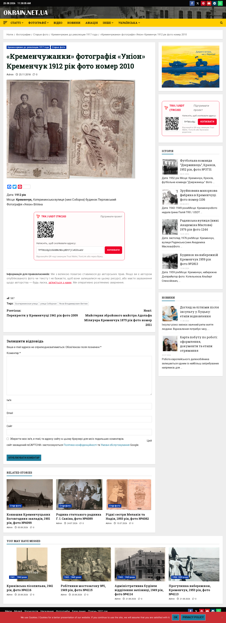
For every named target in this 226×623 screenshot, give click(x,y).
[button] (5, 22)
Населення (47, 611)
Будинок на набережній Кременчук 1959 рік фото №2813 (199, 259)
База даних (79, 611)
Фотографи (63, 611)
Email (10, 413)
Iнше (107, 22)
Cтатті (16, 22)
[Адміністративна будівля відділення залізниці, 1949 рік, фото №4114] (140, 564)
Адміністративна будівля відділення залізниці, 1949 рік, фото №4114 (139, 590)
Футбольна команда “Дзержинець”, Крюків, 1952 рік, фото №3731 (198, 164)
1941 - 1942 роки (18, 577)
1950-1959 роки (180, 577)
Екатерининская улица (26, 303)
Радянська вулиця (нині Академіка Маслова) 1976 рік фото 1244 (199, 224)
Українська (127, 22)
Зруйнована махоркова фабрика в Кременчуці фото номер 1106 (198, 195)
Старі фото (15, 506)
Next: (118, 318)
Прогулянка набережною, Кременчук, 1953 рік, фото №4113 (190, 590)
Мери (8, 611)
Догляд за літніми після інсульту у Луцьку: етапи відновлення (199, 311)
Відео (58, 22)
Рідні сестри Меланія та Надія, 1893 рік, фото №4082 (127, 516)
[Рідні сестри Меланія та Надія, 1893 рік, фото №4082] (129, 494)
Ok (175, 617)
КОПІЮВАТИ (113, 250)
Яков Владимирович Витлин (73, 303)
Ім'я (9, 400)
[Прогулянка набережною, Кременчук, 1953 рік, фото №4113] (194, 564)
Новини (73, 22)
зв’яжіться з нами (59, 282)
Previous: (42, 313)
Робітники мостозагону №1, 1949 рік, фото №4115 (83, 588)
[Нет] (222, 617)
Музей (18, 611)
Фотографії (37, 22)
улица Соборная (48, 303)
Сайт (9, 426)
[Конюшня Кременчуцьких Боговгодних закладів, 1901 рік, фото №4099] (30, 494)
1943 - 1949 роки (72, 577)
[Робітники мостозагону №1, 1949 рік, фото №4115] (86, 564)
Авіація (91, 22)
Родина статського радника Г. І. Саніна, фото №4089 (78, 516)
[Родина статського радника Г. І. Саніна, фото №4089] (79, 494)
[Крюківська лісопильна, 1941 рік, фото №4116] (32, 564)
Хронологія (31, 611)
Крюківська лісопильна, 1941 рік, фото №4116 (30, 588)
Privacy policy (193, 617)
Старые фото (58, 47)
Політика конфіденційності (80, 445)
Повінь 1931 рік (98, 611)
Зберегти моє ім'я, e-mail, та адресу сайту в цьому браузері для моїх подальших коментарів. (67, 438)
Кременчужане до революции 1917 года (28, 47)
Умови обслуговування (115, 445)
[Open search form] (221, 22)
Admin (10, 74)
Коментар (14, 353)
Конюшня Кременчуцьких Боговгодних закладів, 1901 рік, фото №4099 (28, 518)
